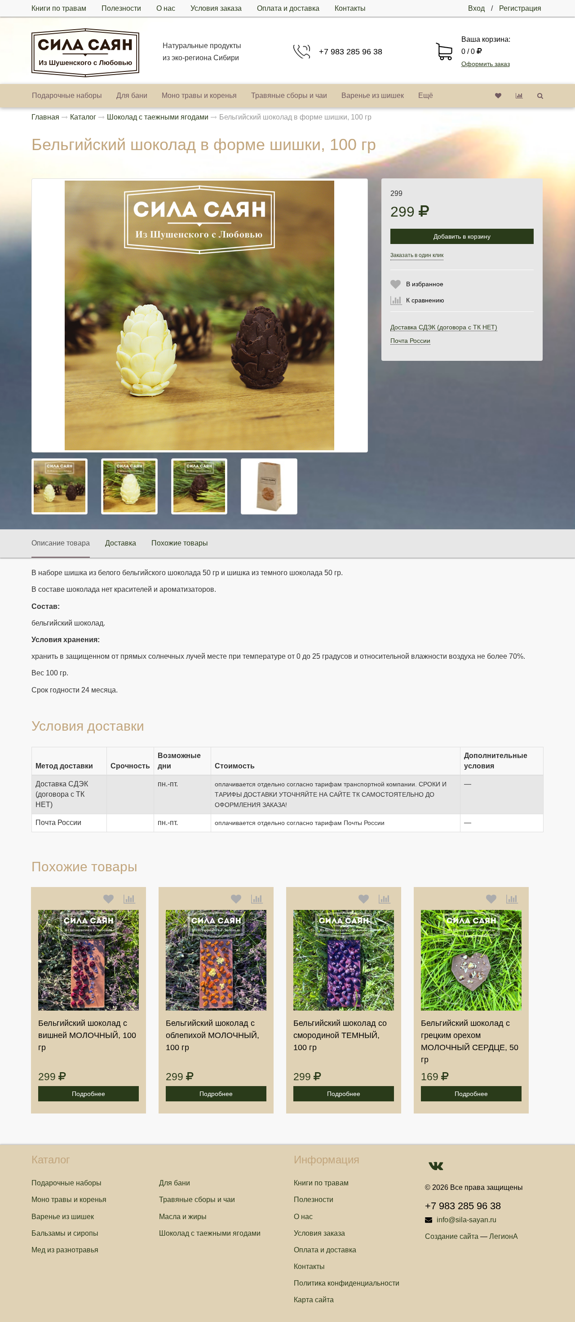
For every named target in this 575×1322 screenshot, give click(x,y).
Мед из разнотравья (64, 1250)
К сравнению (425, 300)
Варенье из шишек (372, 95)
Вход (476, 8)
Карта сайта (314, 1300)
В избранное (424, 284)
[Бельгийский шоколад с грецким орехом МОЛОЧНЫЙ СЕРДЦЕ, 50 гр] (471, 960)
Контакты (350, 8)
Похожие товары (179, 543)
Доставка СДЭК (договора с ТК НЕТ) (443, 327)
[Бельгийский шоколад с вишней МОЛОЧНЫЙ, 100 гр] (88, 960)
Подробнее (88, 1093)
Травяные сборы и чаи (289, 95)
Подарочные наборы (67, 95)
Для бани (131, 95)
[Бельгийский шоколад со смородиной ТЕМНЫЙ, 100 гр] (343, 960)
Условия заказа (216, 8)
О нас (165, 8)
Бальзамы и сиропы (64, 1233)
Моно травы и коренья (199, 95)
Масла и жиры (183, 1216)
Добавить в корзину (462, 236)
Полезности (121, 8)
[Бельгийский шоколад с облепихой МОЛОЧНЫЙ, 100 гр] (216, 960)
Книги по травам (58, 8)
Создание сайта (451, 1236)
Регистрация (520, 8)
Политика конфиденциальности (346, 1283)
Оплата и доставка (288, 8)
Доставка (120, 543)
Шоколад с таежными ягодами (210, 1233)
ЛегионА (503, 1236)
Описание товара (60, 543)
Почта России (410, 340)
